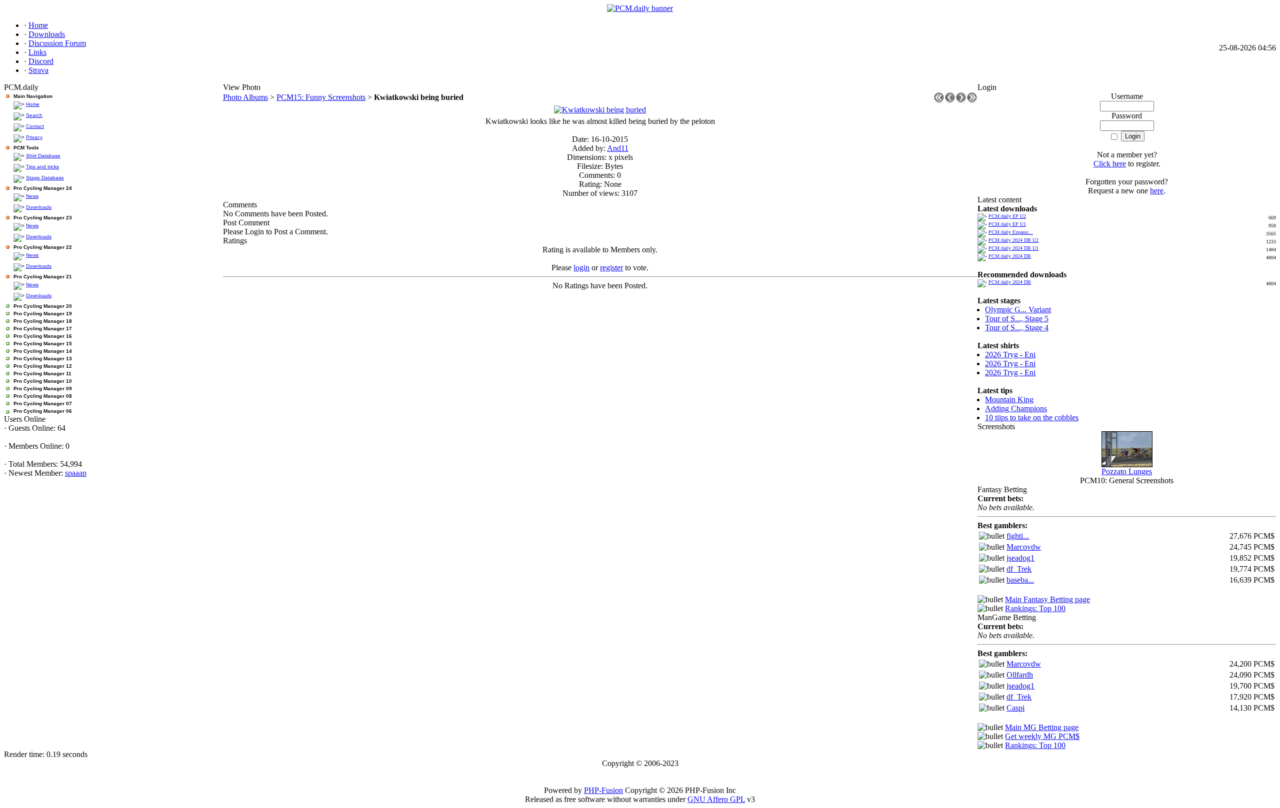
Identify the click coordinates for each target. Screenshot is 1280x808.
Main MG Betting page (1041, 727)
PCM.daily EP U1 (1007, 224)
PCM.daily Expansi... (1010, 232)
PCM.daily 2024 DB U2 (1013, 240)
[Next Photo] (961, 100)
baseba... (1020, 580)
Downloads (39, 207)
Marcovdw (1023, 547)
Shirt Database (43, 155)
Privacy (34, 137)
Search (34, 115)
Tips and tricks (42, 166)
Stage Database (45, 177)
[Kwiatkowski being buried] (600, 109)
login (582, 267)
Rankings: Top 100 (1035, 608)
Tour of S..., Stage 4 (1016, 327)
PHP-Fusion (603, 790)
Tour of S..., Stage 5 (1016, 318)
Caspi (1015, 708)
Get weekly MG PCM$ (1042, 736)
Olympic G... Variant (1018, 309)
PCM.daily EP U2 (1007, 216)
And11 (617, 148)
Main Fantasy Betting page (1047, 599)
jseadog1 (1020, 558)
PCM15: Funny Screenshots (321, 97)
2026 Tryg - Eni (1010, 354)
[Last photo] (972, 100)
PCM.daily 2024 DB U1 (1013, 248)
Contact (35, 126)
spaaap (75, 473)
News (32, 196)
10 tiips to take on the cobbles (1031, 417)
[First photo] (939, 100)
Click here (1110, 163)
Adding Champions (1016, 408)
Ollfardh (1019, 675)
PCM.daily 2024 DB (1009, 256)
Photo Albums (245, 97)
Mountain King (1009, 399)
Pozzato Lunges (1127, 471)
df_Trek (1019, 569)
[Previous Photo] (950, 100)
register (611, 267)
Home (33, 104)
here (1157, 190)
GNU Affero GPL (716, 799)
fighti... (1017, 536)
